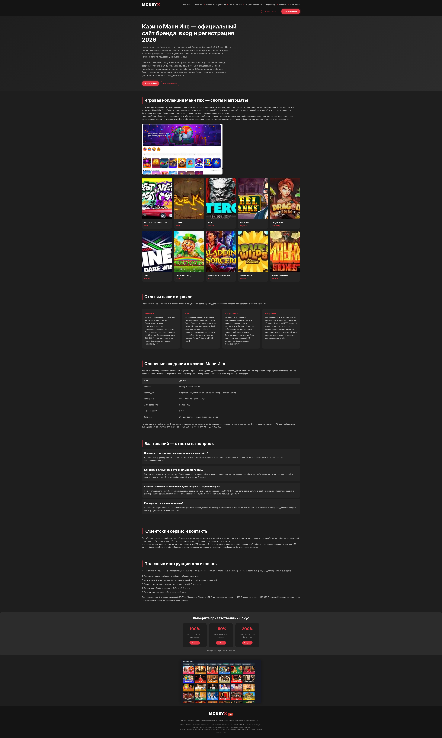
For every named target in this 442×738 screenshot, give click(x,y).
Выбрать (195, 643)
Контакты (283, 5)
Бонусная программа (253, 5)
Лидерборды (271, 5)
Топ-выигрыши (235, 5)
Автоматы (199, 5)
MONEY (151, 4)
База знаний (295, 5)
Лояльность (186, 5)
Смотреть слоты (170, 83)
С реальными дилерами (216, 5)
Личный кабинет (270, 11)
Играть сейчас (150, 83)
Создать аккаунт (291, 11)
